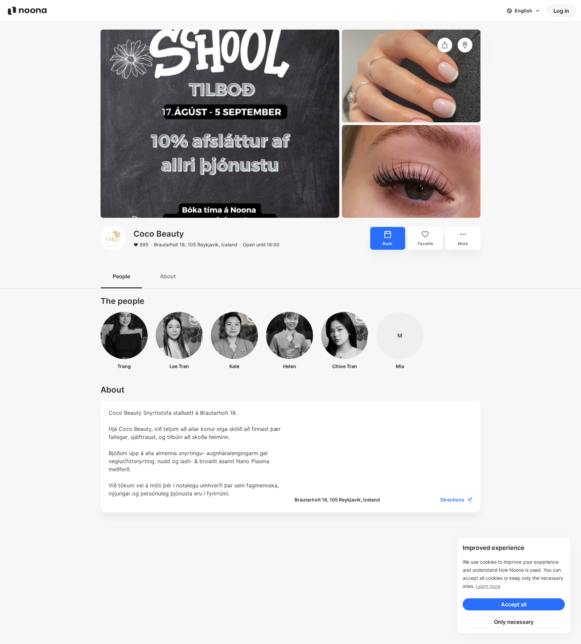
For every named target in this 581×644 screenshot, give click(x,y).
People (121, 276)
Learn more (488, 586)
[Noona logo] (27, 11)
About (168, 276)
